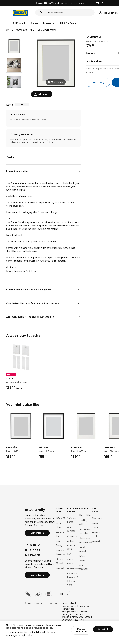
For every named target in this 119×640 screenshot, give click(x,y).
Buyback (60, 568)
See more (38, 525)
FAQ (69, 554)
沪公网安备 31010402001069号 (76, 617)
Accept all (103, 629)
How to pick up (94, 61)
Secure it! (96, 541)
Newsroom (97, 518)
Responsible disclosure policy (75, 606)
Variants (90, 53)
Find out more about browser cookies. (29, 627)
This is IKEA (85, 515)
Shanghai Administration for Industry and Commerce (74, 613)
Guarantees (73, 568)
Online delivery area (71, 545)
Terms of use (68, 608)
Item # (9, 104)
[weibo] (38, 594)
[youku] (48, 594)
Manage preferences (81, 630)
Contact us (72, 536)
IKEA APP (60, 518)
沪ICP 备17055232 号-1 (72, 620)
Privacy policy (68, 603)
